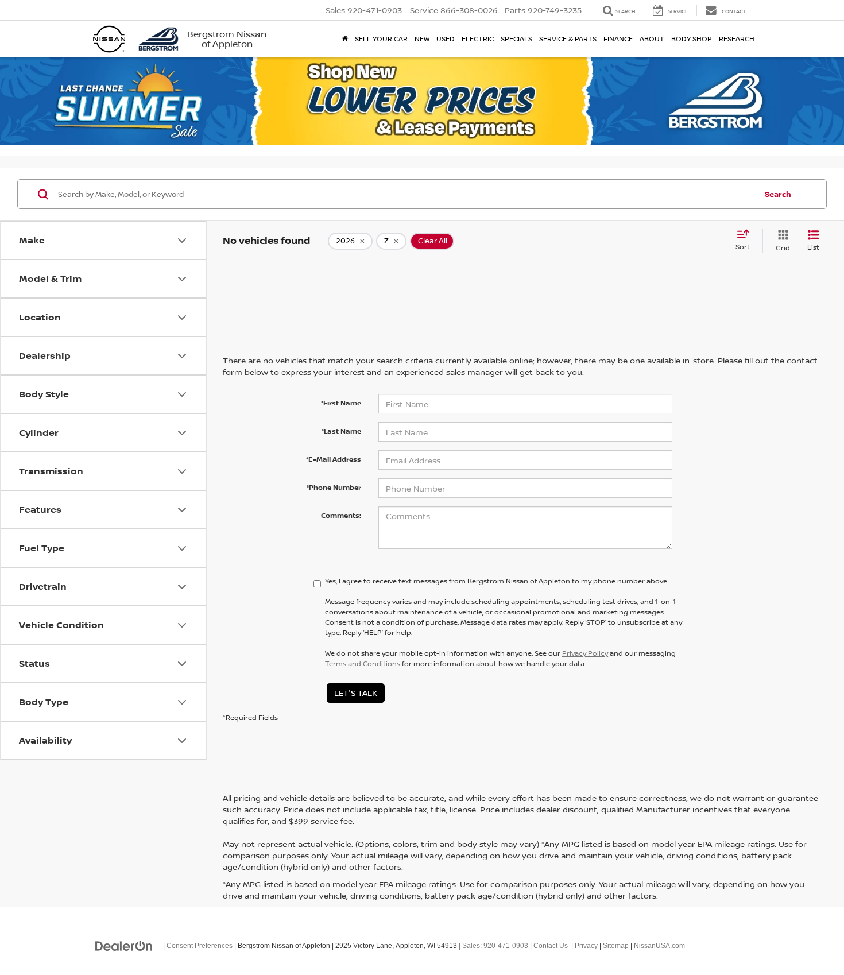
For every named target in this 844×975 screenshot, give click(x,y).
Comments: (341, 515)
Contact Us (550, 946)
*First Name (341, 403)
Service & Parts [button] (568, 39)
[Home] (344, 39)
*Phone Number (334, 487)
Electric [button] (478, 39)
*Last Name (341, 431)
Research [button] (736, 39)
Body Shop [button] (691, 39)
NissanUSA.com (659, 946)
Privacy (586, 946)
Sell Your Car (381, 39)
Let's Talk (355, 692)
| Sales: (492, 946)
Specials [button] (516, 39)
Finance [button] (618, 39)
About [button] (652, 39)
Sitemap (616, 946)
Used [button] (445, 39)
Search (778, 194)
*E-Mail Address (333, 459)
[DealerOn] (124, 945)
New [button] (422, 39)
